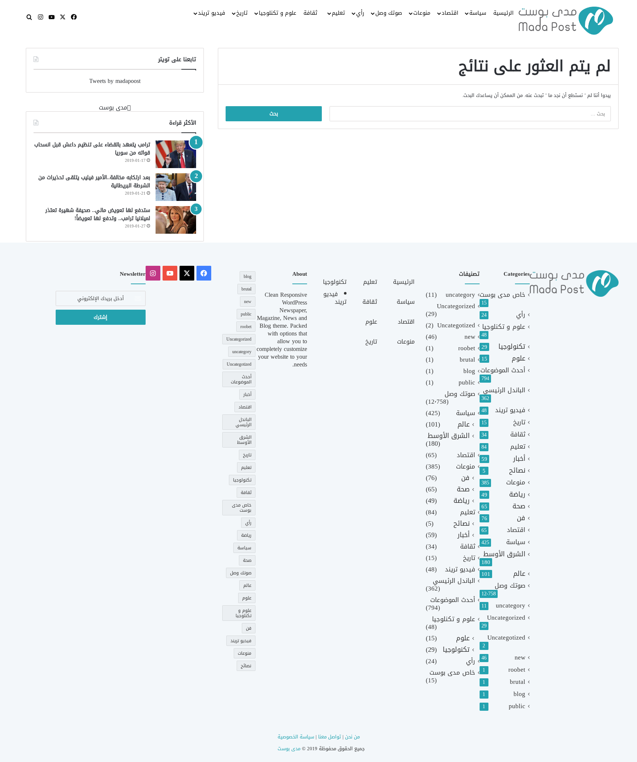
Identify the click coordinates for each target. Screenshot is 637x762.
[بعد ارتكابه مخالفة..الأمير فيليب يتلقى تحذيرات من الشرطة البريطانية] (176, 187)
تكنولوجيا (511, 347)
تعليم (338, 13)
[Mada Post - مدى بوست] (566, 21)
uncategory (510, 605)
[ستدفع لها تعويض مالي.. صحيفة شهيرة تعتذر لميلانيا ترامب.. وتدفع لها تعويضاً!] (176, 220)
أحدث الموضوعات (502, 370)
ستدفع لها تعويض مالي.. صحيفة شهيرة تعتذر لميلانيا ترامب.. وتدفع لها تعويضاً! (97, 214)
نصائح (517, 470)
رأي (360, 13)
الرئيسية (503, 13)
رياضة (517, 494)
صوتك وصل (388, 13)
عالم (519, 574)
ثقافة (310, 13)
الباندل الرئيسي (504, 390)
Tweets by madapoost (114, 81)
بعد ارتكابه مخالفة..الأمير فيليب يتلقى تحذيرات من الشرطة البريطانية (94, 182)
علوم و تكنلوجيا (277, 13)
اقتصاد (450, 13)
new (520, 657)
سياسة (477, 13)
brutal (517, 682)
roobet (516, 670)
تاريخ (242, 13)
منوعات (422, 13)
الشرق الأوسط (504, 554)
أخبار (519, 459)
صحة (518, 506)
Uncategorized (506, 618)
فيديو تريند (211, 13)
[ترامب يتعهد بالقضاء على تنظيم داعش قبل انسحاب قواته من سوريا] (176, 154)
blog (519, 694)
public (517, 706)
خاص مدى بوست (502, 295)
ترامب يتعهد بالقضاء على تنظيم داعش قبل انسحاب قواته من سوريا (92, 149)
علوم (518, 358)
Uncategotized (506, 637)
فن (521, 518)
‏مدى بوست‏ (113, 107)
